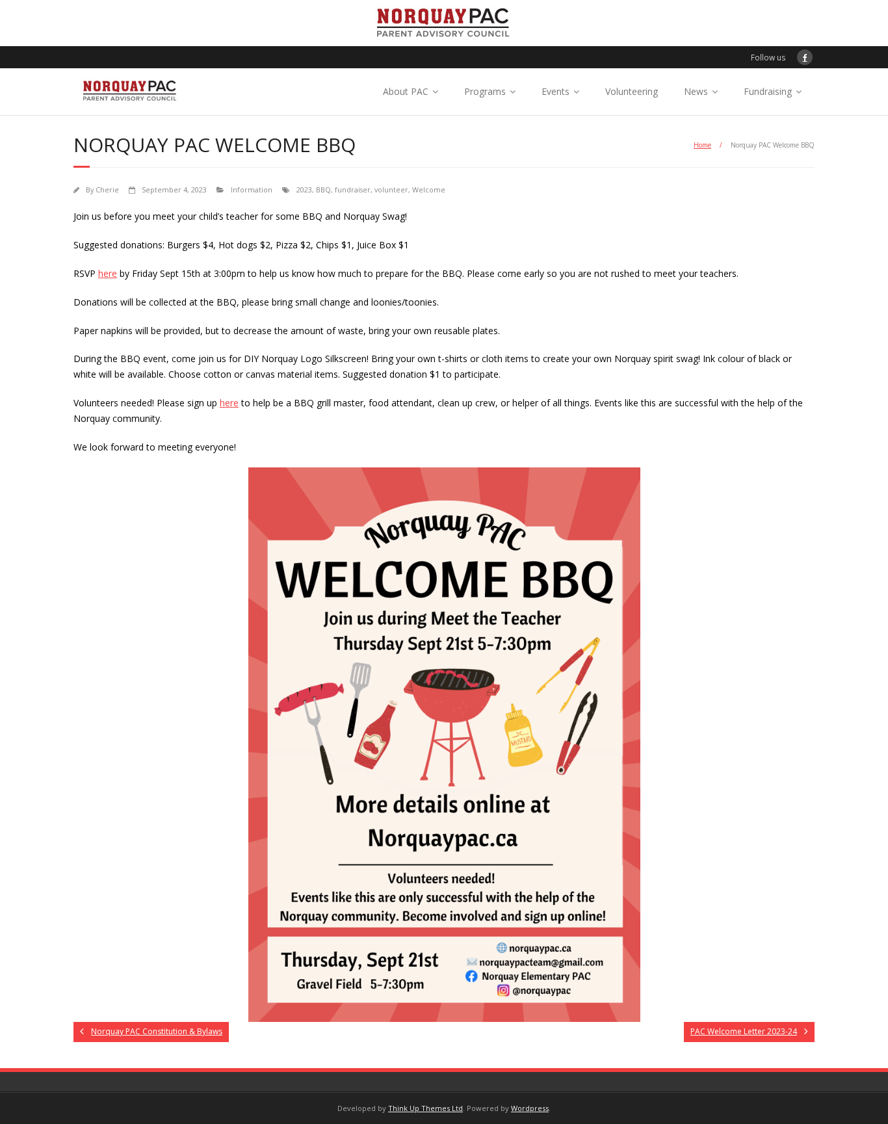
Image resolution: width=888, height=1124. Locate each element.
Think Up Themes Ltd (425, 1108)
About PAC (405, 91)
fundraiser (353, 189)
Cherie (107, 189)
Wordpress (530, 1108)
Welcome (428, 189)
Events (555, 91)
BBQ (323, 189)
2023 (304, 189)
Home (702, 145)
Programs (485, 91)
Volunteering (631, 91)
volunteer (391, 189)
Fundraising (768, 91)
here (107, 273)
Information (251, 189)
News (696, 91)
